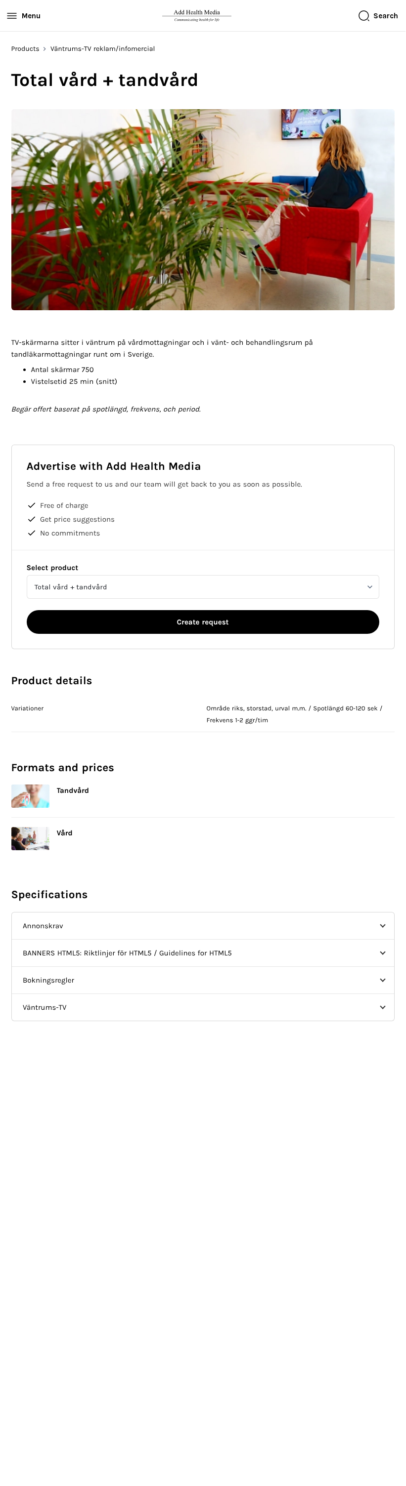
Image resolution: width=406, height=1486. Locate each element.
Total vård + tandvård (71, 586)
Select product (53, 567)
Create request (203, 622)
